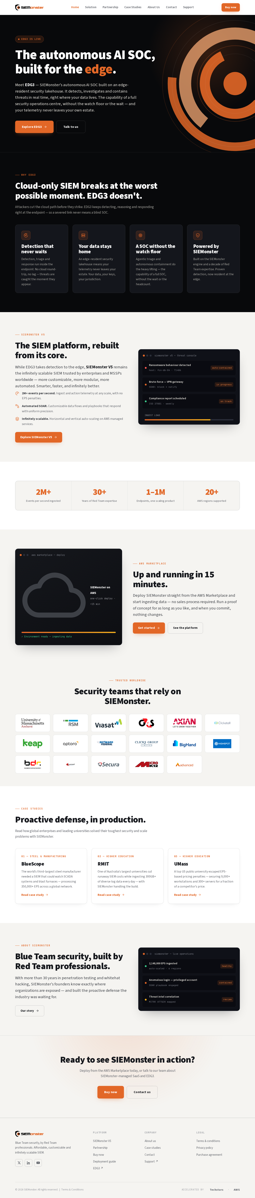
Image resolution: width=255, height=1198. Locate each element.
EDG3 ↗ (98, 1168)
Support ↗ (151, 1162)
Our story (27, 1011)
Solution (90, 7)
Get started (146, 628)
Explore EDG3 (32, 126)
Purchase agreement (209, 1155)
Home (75, 7)
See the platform (185, 628)
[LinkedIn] (28, 1163)
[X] (19, 1163)
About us (150, 1141)
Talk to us (70, 126)
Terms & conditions (208, 1141)
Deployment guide (104, 1162)
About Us (154, 7)
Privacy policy (204, 1148)
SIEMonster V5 (102, 1141)
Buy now (230, 7)
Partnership (110, 7)
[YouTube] (38, 1163)
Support (188, 7)
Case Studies (132, 7)
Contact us (142, 1092)
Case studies (153, 1148)
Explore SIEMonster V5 (36, 437)
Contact (171, 7)
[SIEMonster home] (29, 7)
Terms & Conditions (72, 1189)
